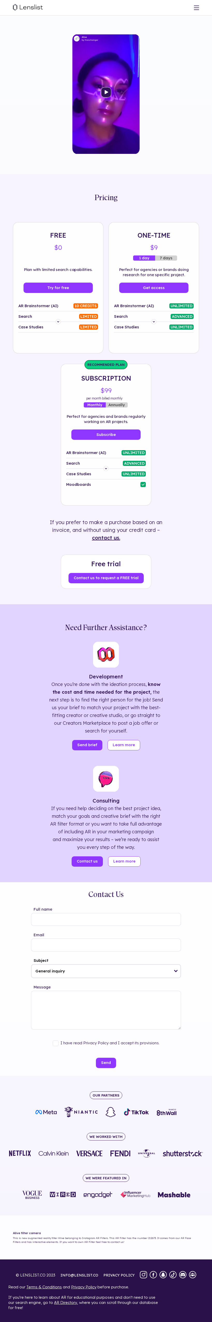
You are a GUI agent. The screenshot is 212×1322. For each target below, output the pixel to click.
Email (39, 934)
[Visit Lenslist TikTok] (173, 1275)
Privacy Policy (83, 1287)
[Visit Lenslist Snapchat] (163, 1275)
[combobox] (106, 971)
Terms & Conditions (44, 1287)
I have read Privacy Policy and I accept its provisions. (110, 1042)
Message (42, 987)
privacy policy (119, 1275)
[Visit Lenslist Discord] (182, 1275)
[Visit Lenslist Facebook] (153, 1275)
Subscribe (106, 434)
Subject (41, 960)
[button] (176, 971)
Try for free (58, 287)
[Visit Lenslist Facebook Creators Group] (192, 1275)
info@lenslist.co (79, 1275)
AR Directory (65, 1302)
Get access (154, 287)
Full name (43, 909)
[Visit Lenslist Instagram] (143, 1275)
